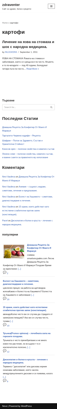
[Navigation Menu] (51, 6)
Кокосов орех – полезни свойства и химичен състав (28, 149)
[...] (19, 269)
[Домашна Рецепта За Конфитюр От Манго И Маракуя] (15, 259)
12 (7, 352)
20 (7, 299)
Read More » (32, 69)
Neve (4, 406)
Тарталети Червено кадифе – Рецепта (21, 135)
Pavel (5, 220)
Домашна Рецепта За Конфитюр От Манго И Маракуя (39, 248)
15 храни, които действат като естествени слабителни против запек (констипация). (25, 210)
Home (5, 23)
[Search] (51, 107)
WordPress (26, 406)
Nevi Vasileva (8, 176)
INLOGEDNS (11, 52)
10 (7, 326)
